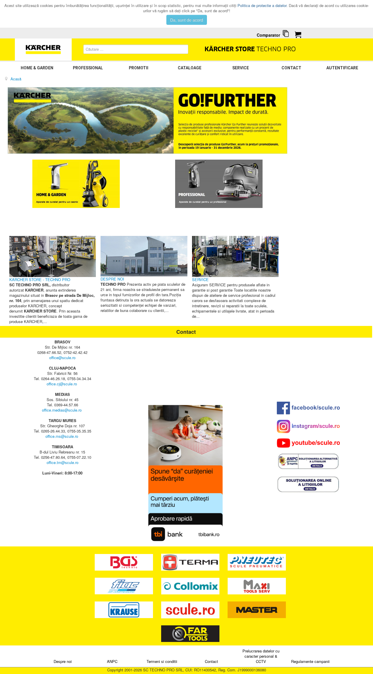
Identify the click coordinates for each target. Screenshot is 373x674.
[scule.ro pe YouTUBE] (308, 443)
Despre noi (63, 661)
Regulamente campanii (310, 661)
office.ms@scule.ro (61, 436)
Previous (15, 120)
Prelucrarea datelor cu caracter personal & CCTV (260, 656)
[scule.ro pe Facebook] (308, 407)
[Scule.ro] (191, 609)
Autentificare (342, 68)
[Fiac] (124, 585)
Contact (291, 68)
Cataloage (189, 68)
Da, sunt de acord (186, 20)
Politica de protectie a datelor (261, 5)
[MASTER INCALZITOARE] (256, 609)
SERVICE (240, 68)
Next (279, 120)
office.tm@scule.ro (62, 462)
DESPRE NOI (112, 279)
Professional (88, 68)
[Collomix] (191, 585)
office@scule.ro (62, 357)
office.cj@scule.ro (62, 384)
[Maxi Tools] (256, 585)
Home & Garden (37, 68)
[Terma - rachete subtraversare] (191, 561)
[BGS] (124, 561)
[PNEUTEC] (256, 561)
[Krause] (124, 609)
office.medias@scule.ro (62, 410)
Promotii (138, 68)
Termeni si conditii (162, 661)
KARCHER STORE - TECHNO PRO (39, 279)
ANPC (112, 661)
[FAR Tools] (190, 633)
